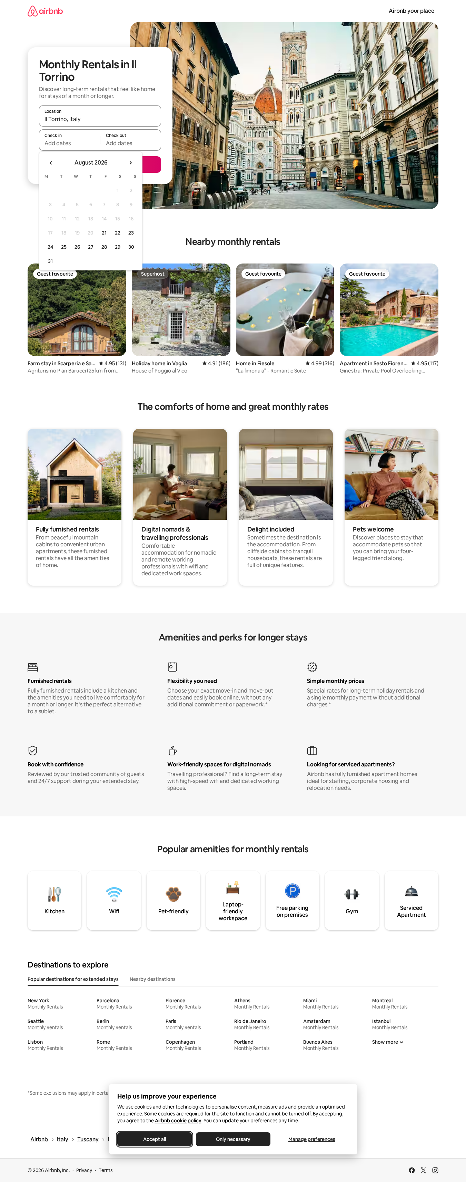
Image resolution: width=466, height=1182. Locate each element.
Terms (106, 1170)
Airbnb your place (411, 10)
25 (64, 247)
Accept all (154, 1139)
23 (131, 233)
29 (117, 247)
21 (104, 233)
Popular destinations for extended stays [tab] (73, 979)
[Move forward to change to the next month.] (130, 163)
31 (50, 261)
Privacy (84, 1170)
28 (104, 247)
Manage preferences (311, 1139)
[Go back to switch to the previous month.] (51, 163)
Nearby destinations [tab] (153, 979)
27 (90, 247)
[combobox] (100, 119)
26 (77, 247)
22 (117, 233)
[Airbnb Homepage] (45, 11)
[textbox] (69, 143)
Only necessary (233, 1139)
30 (131, 247)
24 (50, 247)
